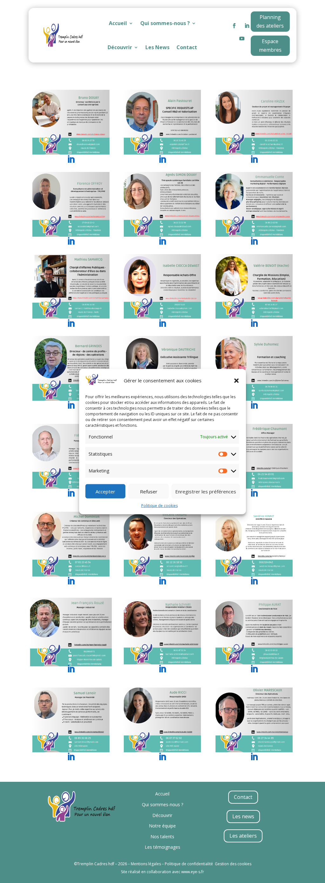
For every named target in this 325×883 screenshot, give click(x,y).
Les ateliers (243, 835)
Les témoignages (162, 847)
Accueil (118, 23)
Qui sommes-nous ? (165, 23)
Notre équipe (162, 826)
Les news (243, 816)
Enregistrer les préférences (205, 491)
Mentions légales (146, 864)
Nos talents (162, 837)
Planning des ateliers (270, 21)
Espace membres (270, 45)
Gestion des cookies (233, 864)
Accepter (105, 491)
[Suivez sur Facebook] (234, 26)
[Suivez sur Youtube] (242, 38)
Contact (186, 47)
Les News (157, 47)
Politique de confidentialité (189, 864)
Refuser (148, 491)
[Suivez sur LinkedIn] (247, 26)
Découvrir (120, 47)
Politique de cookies (159, 505)
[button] (236, 380)
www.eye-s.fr (192, 871)
